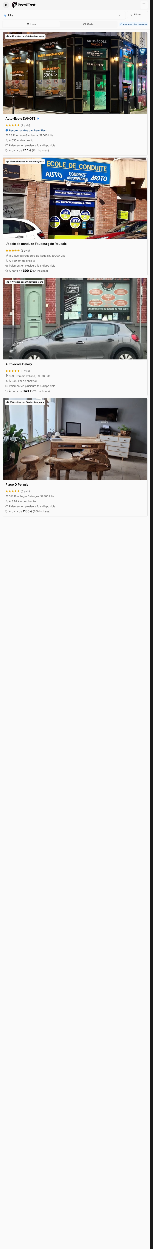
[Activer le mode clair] (6, 5)
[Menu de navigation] (144, 5)
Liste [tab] (33, 24)
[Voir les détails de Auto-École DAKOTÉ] (75, 93)
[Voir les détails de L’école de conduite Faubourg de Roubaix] (75, 217)
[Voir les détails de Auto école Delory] (75, 337)
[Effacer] (120, 15)
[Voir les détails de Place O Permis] (75, 457)
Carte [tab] (90, 24)
